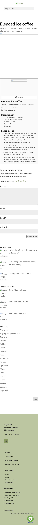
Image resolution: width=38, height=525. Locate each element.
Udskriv (20, 97)
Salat (2, 373)
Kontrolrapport (8, 501)
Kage (2, 355)
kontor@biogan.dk (12, 460)
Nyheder (3, 362)
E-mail (3, 218)
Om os (7, 477)
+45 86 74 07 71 (10, 456)
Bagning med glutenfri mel (10, 333)
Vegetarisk (18, 31)
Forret (2, 348)
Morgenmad (5, 358)
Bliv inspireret (9, 482)
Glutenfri (3, 351)
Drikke (19, 28)
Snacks (34, 28)
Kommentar (5, 186)
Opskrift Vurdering (7, 181)
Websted (3, 227)
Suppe (2, 380)
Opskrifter (27, 28)
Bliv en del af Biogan (11, 480)
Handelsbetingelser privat (11, 495)
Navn (2, 209)
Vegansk (10, 31)
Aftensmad (4, 330)
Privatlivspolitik (8, 498)
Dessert (13, 28)
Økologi (7, 474)
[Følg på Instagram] (6, 441)
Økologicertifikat (9, 503)
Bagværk (3, 337)
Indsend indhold (32, 236)
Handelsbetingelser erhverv (12, 492)
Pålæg (2, 369)
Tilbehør (3, 31)
